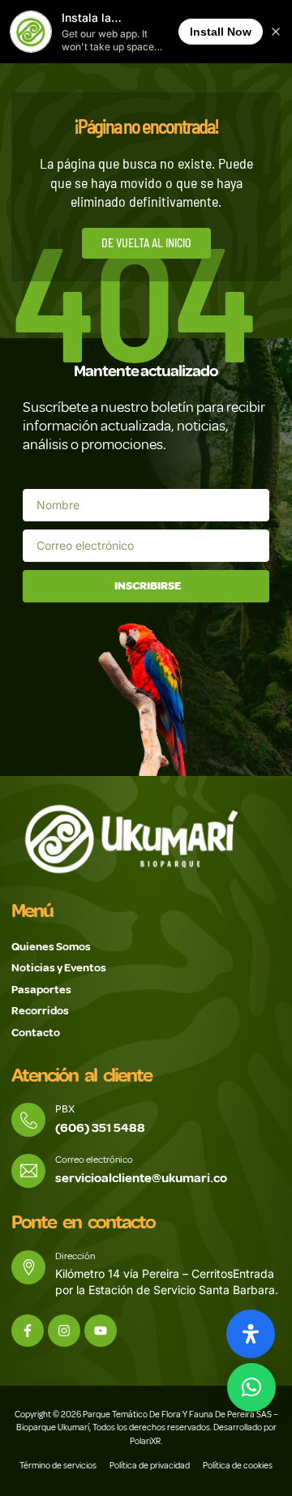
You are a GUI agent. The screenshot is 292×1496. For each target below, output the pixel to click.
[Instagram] (64, 1330)
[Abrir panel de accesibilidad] (250, 1334)
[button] (251, 1387)
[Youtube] (100, 1330)
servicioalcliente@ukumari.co (141, 1178)
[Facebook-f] (27, 1330)
